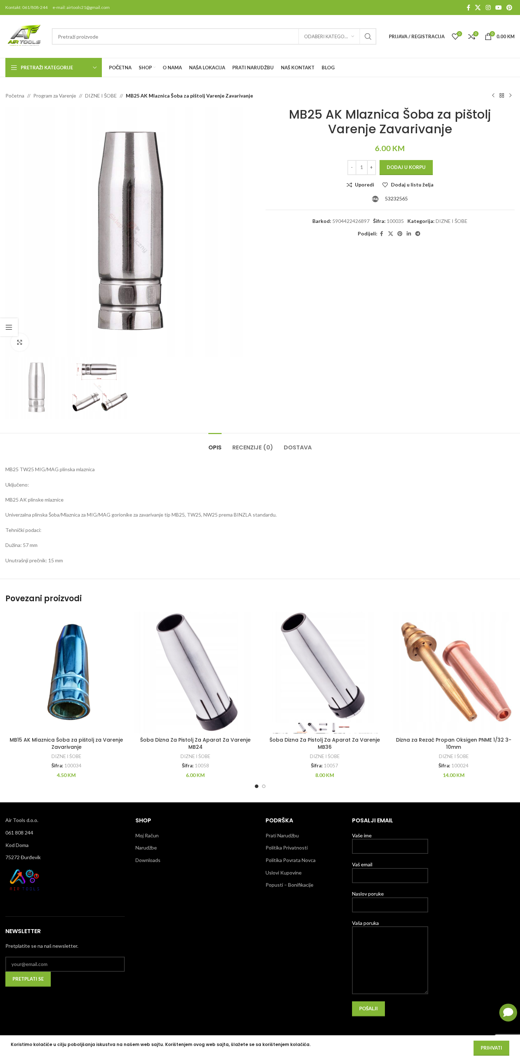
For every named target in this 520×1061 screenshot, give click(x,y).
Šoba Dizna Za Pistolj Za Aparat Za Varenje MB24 (195, 743)
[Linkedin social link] (409, 234)
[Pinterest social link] (509, 7)
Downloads (147, 860)
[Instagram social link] (488, 7)
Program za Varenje (54, 96)
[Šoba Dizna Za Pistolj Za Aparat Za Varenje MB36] (325, 672)
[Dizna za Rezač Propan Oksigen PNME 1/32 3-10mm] (454, 672)
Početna (14, 96)
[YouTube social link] (498, 7)
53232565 (396, 198)
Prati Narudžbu (282, 835)
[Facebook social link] (468, 7)
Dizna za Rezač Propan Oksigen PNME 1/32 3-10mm (453, 743)
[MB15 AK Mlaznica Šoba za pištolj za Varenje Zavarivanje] (66, 672)
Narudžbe (146, 848)
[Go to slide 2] (264, 786)
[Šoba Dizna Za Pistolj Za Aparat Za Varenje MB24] (195, 672)
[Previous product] (493, 95)
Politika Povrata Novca (291, 860)
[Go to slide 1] (256, 786)
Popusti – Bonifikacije (289, 885)
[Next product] (510, 95)
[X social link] (478, 7)
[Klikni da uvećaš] (20, 342)
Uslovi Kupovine (284, 873)
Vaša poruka (365, 923)
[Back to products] (501, 95)
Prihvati (491, 1048)
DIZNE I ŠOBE (101, 96)
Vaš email (362, 864)
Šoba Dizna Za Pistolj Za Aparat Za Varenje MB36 (324, 743)
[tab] (215, 444)
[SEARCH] (368, 36)
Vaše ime (362, 835)
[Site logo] (25, 36)
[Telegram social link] (417, 234)
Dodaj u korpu (406, 167)
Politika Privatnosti (287, 848)
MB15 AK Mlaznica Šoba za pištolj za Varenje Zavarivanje (66, 743)
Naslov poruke (368, 894)
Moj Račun (147, 835)
